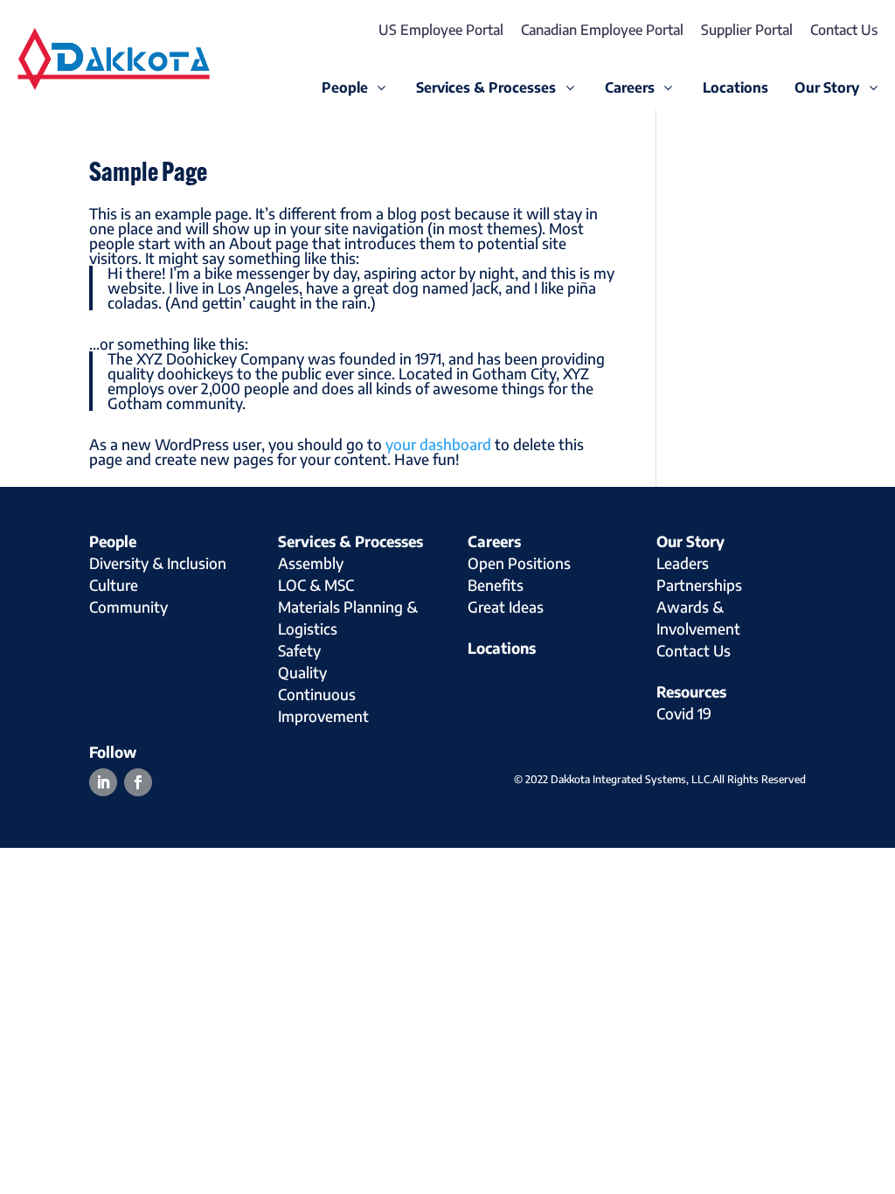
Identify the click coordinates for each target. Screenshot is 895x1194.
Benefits (496, 584)
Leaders (682, 563)
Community (128, 606)
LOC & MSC (316, 584)
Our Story (690, 541)
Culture (113, 584)
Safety (299, 650)
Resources (691, 691)
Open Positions (519, 563)
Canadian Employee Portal (602, 29)
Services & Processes (350, 541)
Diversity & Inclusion (157, 563)
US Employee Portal (440, 29)
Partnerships (699, 584)
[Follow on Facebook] (138, 782)
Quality (302, 672)
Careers (494, 541)
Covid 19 (683, 713)
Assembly (310, 563)
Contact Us (844, 29)
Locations (502, 647)
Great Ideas (506, 606)
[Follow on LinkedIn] (103, 782)
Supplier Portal (747, 29)
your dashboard (438, 444)
